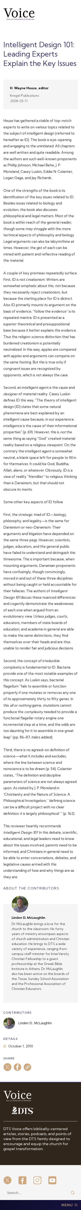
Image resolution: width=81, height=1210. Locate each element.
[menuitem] (7, 1180)
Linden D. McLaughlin (28, 918)
